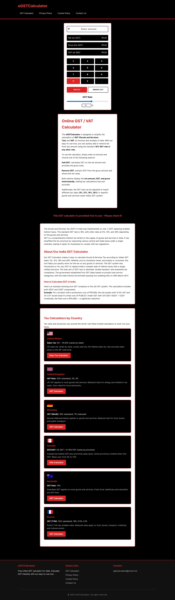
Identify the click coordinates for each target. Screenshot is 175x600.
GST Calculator (27, 13)
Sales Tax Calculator (58, 355)
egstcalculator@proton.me (125, 571)
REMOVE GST (98, 90)
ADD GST (76, 90)
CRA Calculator (56, 462)
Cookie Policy (64, 13)
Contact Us (81, 13)
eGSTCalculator (33, 6)
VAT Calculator (56, 391)
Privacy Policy (45, 13)
